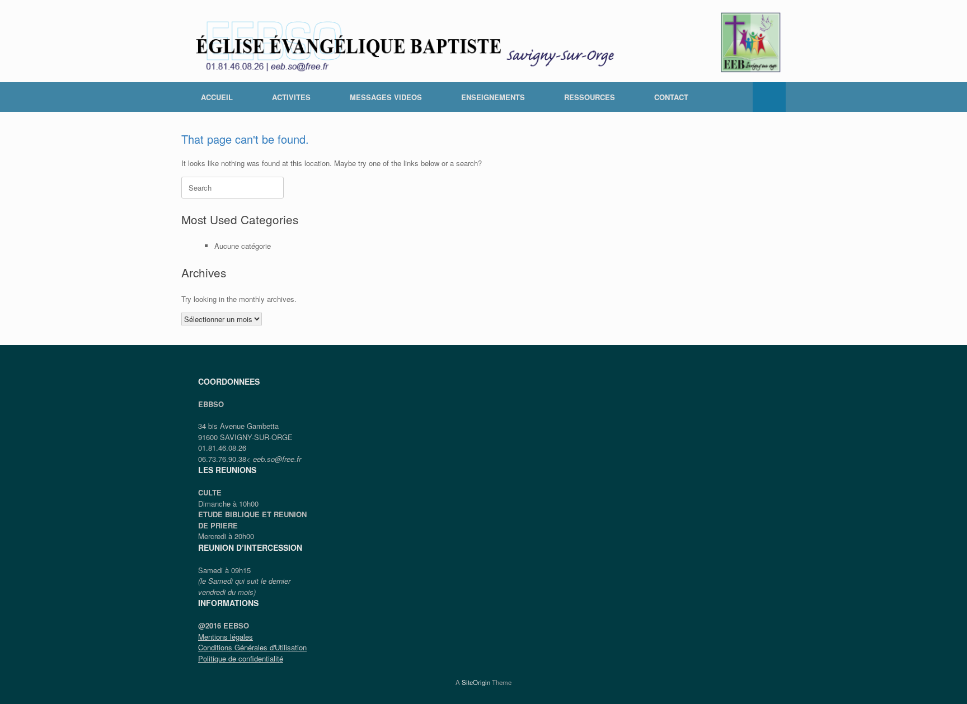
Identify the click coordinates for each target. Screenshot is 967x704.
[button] (769, 97)
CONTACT (671, 97)
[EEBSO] (483, 41)
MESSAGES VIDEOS (386, 97)
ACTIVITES (291, 97)
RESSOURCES (589, 97)
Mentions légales (225, 636)
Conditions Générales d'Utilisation (252, 647)
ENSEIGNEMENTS (493, 97)
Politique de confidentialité (240, 658)
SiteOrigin (476, 682)
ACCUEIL (217, 97)
